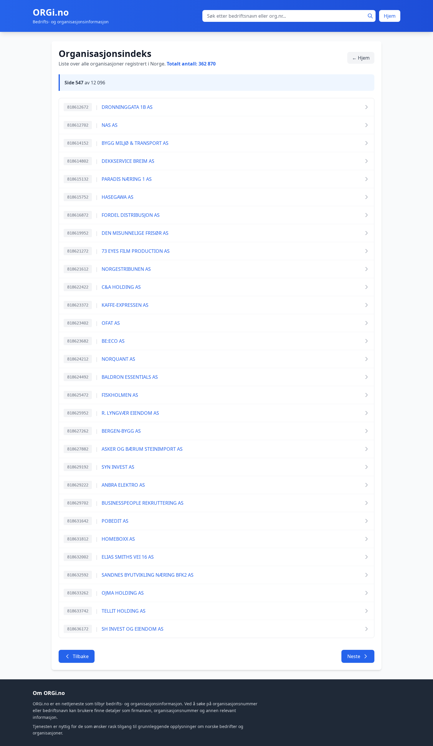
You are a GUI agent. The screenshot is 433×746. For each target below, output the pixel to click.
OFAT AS (111, 323)
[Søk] (370, 16)
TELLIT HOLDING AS (124, 611)
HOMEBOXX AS (118, 539)
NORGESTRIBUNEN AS (126, 269)
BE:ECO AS (113, 341)
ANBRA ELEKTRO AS (123, 485)
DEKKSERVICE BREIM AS (128, 161)
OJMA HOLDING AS (123, 593)
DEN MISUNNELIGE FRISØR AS (135, 233)
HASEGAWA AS (117, 197)
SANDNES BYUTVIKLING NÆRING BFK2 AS (148, 575)
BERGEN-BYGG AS (121, 431)
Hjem (390, 16)
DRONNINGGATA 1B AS (127, 107)
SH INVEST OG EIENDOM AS (132, 629)
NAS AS (110, 125)
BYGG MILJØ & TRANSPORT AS (135, 143)
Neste (353, 656)
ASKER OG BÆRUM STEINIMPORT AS (142, 449)
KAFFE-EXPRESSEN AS (125, 305)
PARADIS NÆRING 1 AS (127, 179)
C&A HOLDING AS (121, 287)
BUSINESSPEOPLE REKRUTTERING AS (143, 503)
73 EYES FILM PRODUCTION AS (136, 251)
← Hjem (361, 58)
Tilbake (81, 656)
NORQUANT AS (118, 359)
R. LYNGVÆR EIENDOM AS (130, 413)
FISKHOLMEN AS (120, 395)
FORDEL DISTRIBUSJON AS (131, 215)
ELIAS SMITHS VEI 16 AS (128, 557)
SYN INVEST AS (118, 467)
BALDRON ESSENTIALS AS (130, 377)
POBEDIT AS (115, 521)
